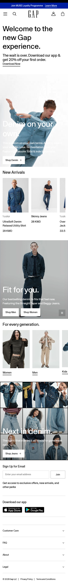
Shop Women (30, 312)
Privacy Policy (26, 579)
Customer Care (11, 530)
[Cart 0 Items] (63, 14)
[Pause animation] (62, 313)
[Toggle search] (14, 14)
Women (7, 372)
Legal (5, 567)
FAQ (5, 542)
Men (35, 372)
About (6, 554)
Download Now (11, 63)
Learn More (51, 5)
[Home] (33, 14)
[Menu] (5, 14)
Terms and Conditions (45, 579)
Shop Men (10, 312)
